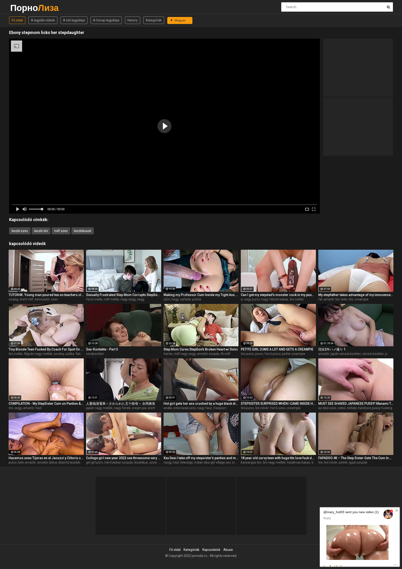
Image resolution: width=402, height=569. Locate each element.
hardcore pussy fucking (375, 408)
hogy (175, 299)
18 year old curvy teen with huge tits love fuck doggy (278, 458)
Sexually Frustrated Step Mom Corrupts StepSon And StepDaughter (123, 295)
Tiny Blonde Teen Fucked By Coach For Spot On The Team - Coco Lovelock (46, 349)
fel (320, 299)
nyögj (167, 462)
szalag (13, 299)
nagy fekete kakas (274, 299)
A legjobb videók (43, 20)
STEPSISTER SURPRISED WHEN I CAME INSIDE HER (278, 403)
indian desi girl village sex (212, 462)
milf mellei (111, 299)
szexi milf (156, 462)
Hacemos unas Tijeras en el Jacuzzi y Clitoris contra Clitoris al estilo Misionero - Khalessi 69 (46, 458)
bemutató (42, 299)
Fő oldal (17, 20)
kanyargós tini (251, 462)
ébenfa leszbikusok (72, 462)
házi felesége (183, 462)
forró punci (273, 354)
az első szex (327, 408)
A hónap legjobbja (106, 20)
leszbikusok (82, 231)
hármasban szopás (118, 462)
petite (343, 462)
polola (196, 299)
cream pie (139, 408)
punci (259, 354)
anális (168, 408)
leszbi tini (41, 231)
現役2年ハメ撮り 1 (331, 349)
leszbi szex (20, 231)
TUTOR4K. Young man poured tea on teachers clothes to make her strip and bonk (46, 295)
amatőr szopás (208, 354)
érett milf (27, 299)
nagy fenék (122, 408)
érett (151, 408)
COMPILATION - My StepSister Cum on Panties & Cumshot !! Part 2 (46, 403)
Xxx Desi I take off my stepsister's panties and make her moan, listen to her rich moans (201, 458)
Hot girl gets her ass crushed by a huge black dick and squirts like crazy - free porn (201, 403)
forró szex (277, 408)
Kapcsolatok (211, 550)
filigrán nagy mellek (38, 354)
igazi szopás (358, 462)
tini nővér (262, 408)
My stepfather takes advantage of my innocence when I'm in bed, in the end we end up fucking (355, 295)
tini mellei (297, 299)
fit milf (225, 354)
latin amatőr (27, 462)
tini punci (247, 354)
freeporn (219, 408)
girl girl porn (94, 462)
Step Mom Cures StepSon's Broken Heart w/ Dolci (201, 349)
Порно (22, 7)
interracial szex (185, 408)
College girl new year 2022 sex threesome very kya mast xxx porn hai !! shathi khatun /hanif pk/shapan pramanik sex (123, 458)
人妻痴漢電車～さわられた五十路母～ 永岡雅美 (120, 403)
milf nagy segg (185, 354)
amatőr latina (47, 462)
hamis (168, 354)
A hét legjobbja (74, 20)
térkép (352, 408)
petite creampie (293, 354)
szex (54, 299)
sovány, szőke (64, 354)
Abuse (228, 550)
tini (11, 408)
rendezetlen (95, 354)
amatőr (323, 354)
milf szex (61, 231)
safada (185, 299)
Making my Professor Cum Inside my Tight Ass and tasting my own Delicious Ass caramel (201, 295)
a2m (167, 299)
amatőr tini (332, 299)
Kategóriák (154, 20)
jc (386, 354)
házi (38, 408)
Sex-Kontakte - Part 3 (102, 349)
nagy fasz (204, 408)
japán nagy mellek (99, 408)
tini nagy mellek (274, 462)
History (132, 20)
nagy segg (128, 299)
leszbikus (141, 462)
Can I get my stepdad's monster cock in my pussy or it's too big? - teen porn (278, 295)
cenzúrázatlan (373, 354)
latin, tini (347, 299)
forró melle (94, 299)
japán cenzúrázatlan (346, 354)
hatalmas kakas (298, 462)
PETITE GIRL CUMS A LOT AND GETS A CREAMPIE (277, 349)
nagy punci (252, 299)
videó (342, 408)
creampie (361, 299)
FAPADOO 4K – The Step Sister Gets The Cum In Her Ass (355, 458)
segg (140, 299)
